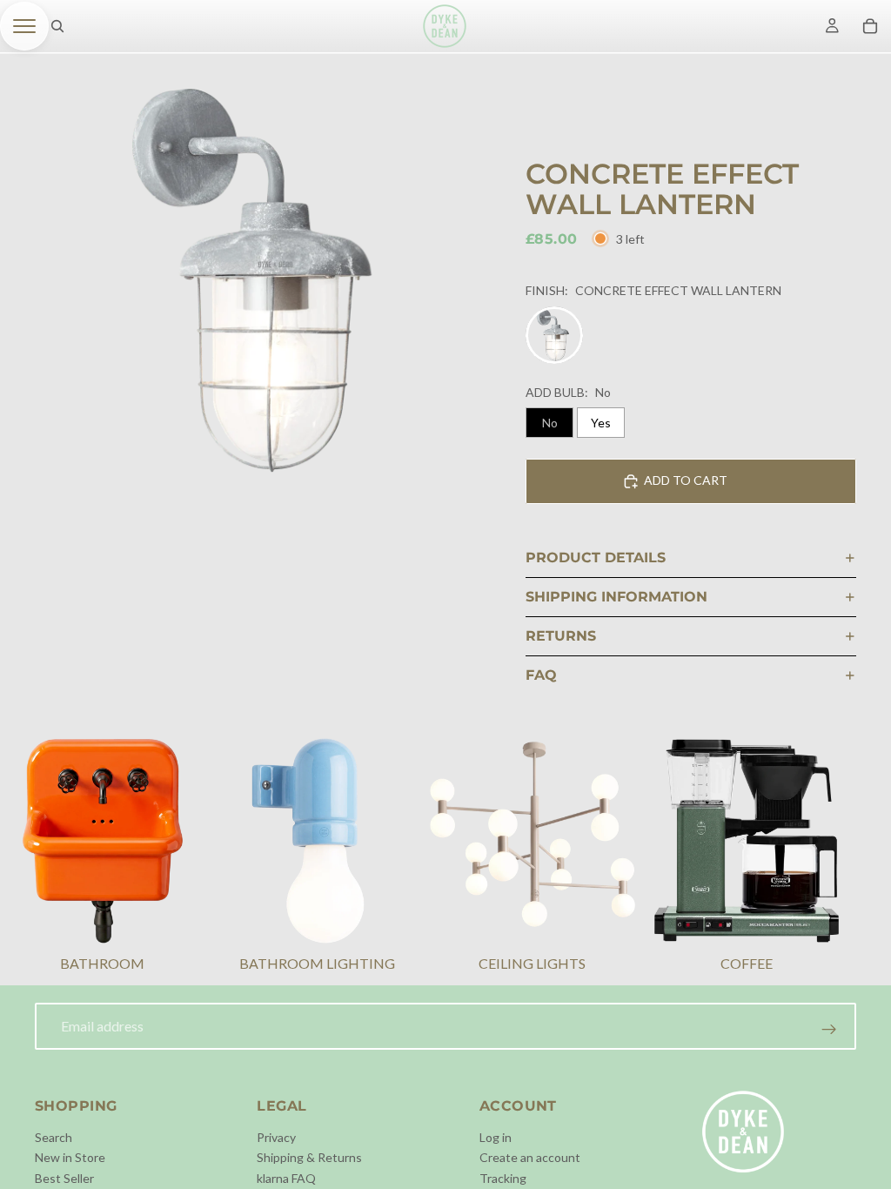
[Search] (57, 26)
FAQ (541, 675)
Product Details (596, 557)
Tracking (502, 1178)
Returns (561, 636)
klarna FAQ (286, 1178)
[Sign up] (829, 1029)
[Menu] (24, 26)
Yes (601, 422)
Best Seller (64, 1178)
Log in (495, 1137)
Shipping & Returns (309, 1157)
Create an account (529, 1157)
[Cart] (870, 26)
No (550, 422)
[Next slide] (835, 857)
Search (53, 1137)
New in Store (70, 1157)
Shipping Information (616, 596)
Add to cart (685, 480)
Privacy (276, 1137)
